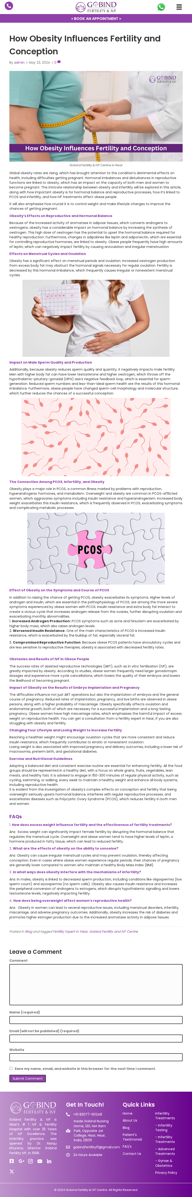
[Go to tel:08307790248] (9, 6)
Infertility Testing (163, 1127)
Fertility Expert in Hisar (70, 931)
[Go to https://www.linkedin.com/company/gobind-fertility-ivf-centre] (49, 1161)
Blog (28, 931)
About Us (130, 1120)
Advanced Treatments (165, 1151)
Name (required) (24, 1012)
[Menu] (179, 7)
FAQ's (127, 1146)
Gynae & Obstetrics (163, 1163)
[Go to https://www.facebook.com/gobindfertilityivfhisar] (11, 1161)
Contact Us (132, 1153)
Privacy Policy (166, 1172)
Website (16, 1049)
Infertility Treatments (165, 1115)
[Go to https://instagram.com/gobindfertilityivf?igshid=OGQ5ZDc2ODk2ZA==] (30, 1161)
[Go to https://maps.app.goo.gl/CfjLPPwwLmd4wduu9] (21, 1161)
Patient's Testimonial (132, 1137)
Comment (18, 960)
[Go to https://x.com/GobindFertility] (11, 1171)
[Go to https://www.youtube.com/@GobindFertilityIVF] (39, 1161)
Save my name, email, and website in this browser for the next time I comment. (85, 1068)
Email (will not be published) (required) (44, 1031)
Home (128, 1113)
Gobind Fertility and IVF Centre (113, 931)
